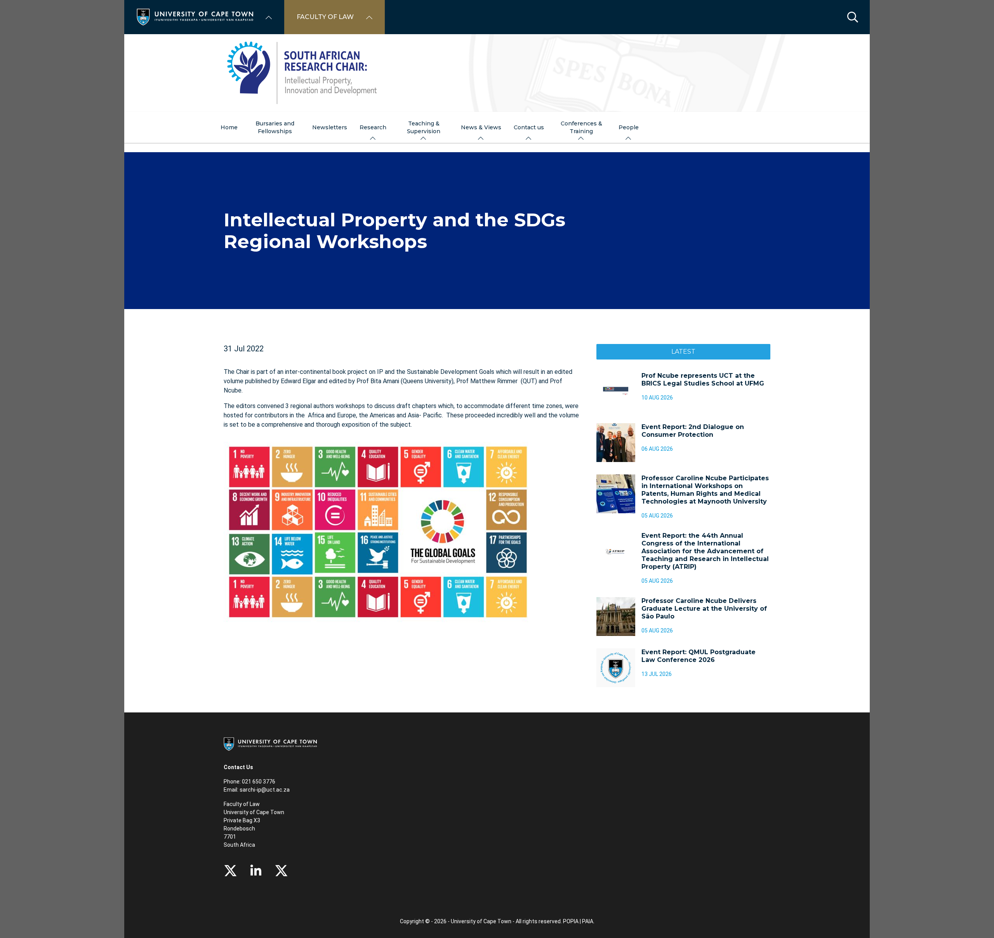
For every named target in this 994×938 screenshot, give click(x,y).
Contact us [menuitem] (529, 127)
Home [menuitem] (229, 127)
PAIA (587, 921)
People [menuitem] (629, 127)
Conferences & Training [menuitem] (581, 127)
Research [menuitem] (373, 127)
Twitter (230, 871)
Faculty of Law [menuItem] (325, 17)
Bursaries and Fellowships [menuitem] (274, 127)
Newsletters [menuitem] (329, 127)
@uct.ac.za (275, 790)
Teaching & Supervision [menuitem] (423, 127)
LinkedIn (255, 871)
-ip (258, 790)
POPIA (571, 921)
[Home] (195, 16)
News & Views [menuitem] (481, 127)
